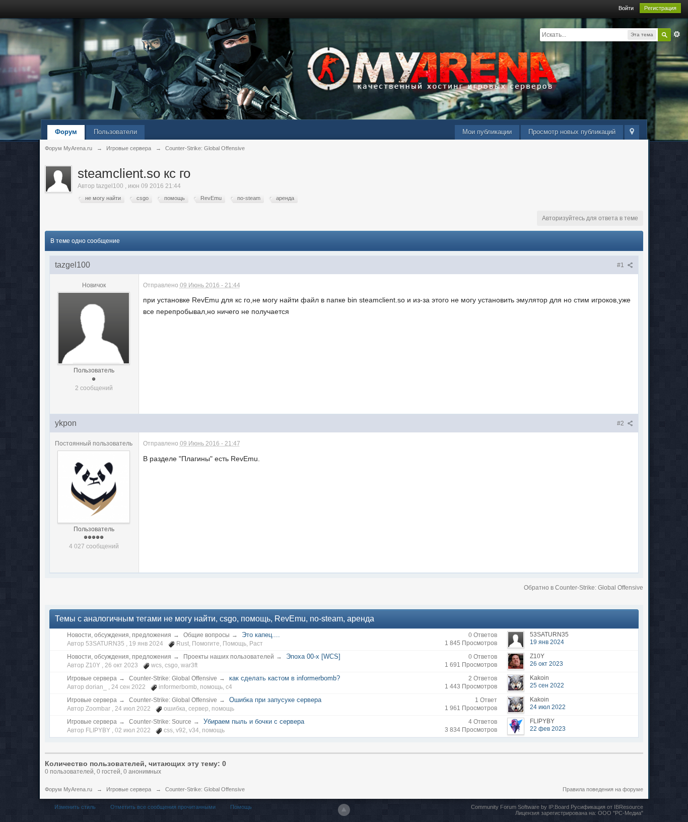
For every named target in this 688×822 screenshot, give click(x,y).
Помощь (241, 807)
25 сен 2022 (547, 685)
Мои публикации (487, 132)
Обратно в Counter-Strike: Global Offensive (583, 587)
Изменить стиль (75, 807)
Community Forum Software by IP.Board (520, 807)
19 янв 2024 (547, 642)
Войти (626, 8)
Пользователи (115, 132)
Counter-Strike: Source (160, 721)
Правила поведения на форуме (603, 789)
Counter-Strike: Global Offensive (173, 678)
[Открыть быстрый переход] (632, 132)
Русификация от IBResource (606, 807)
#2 (621, 423)
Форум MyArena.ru (68, 789)
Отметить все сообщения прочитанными (163, 807)
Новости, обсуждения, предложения (119, 635)
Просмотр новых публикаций (571, 132)
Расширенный (677, 34)
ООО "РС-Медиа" (620, 813)
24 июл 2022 (548, 707)
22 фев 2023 (548, 728)
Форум (66, 132)
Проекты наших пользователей (228, 656)
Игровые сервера (92, 678)
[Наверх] (344, 810)
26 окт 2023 (546, 663)
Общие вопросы (206, 635)
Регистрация (660, 8)
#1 (621, 265)
